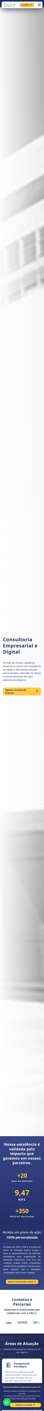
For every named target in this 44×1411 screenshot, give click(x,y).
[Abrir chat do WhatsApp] (7, 1402)
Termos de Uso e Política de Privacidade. (22, 1398)
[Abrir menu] (39, 5)
